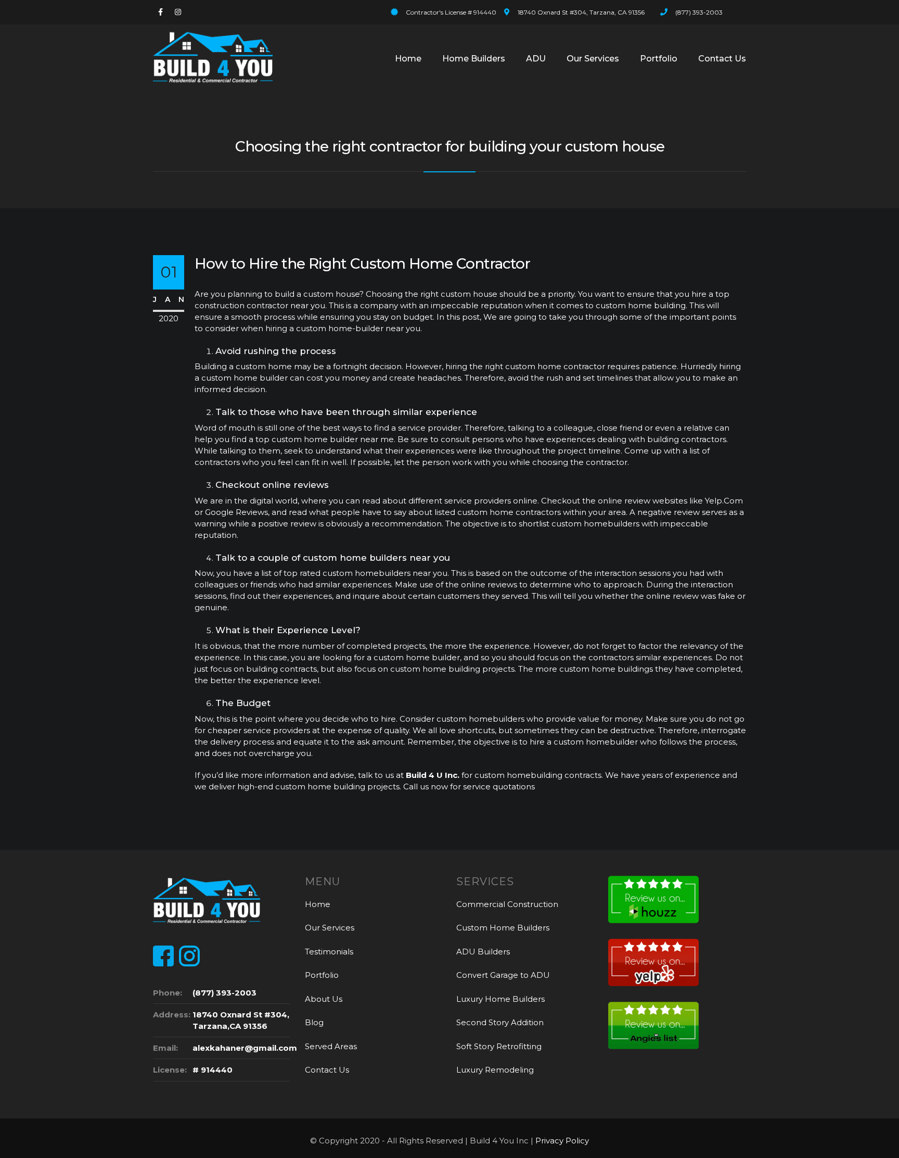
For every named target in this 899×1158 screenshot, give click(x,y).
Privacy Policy (562, 1141)
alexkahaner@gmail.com (244, 1048)
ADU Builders (483, 951)
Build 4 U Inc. (432, 775)
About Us (323, 999)
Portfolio (658, 59)
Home (408, 59)
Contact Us (722, 59)
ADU (536, 59)
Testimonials (329, 951)
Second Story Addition (500, 1022)
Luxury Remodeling (495, 1070)
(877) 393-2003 (699, 12)
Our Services (593, 59)
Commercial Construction (507, 904)
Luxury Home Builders (500, 999)
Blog (314, 1022)
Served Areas (331, 1046)
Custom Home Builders (502, 928)
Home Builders (473, 59)
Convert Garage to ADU (503, 975)
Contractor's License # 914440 (451, 12)
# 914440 (212, 1070)
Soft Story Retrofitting (499, 1046)
